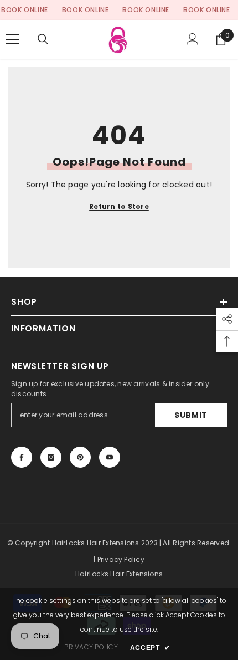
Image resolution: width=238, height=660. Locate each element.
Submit (191, 415)
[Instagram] (50, 457)
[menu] (12, 39)
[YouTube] (109, 457)
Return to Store (119, 206)
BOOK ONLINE (24, 9)
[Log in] (193, 39)
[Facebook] (21, 457)
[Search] (43, 39)
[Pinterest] (80, 457)
